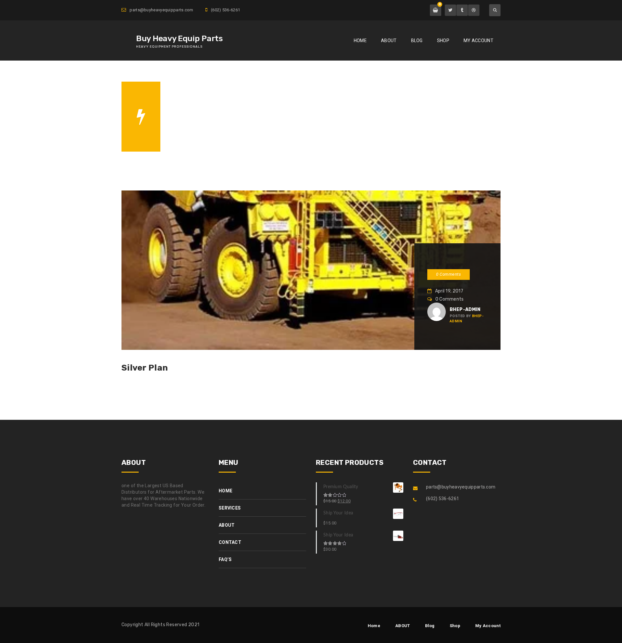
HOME (187, 126)
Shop (443, 40)
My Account (478, 40)
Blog (417, 40)
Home (360, 40)
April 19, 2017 (448, 291)
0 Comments (448, 274)
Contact (230, 542)
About (227, 525)
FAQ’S (225, 559)
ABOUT (389, 40)
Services (230, 508)
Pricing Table (219, 126)
